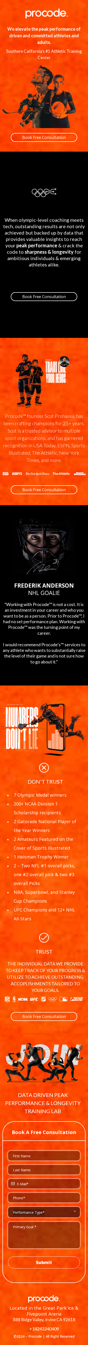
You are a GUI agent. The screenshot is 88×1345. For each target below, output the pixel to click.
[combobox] (44, 1212)
